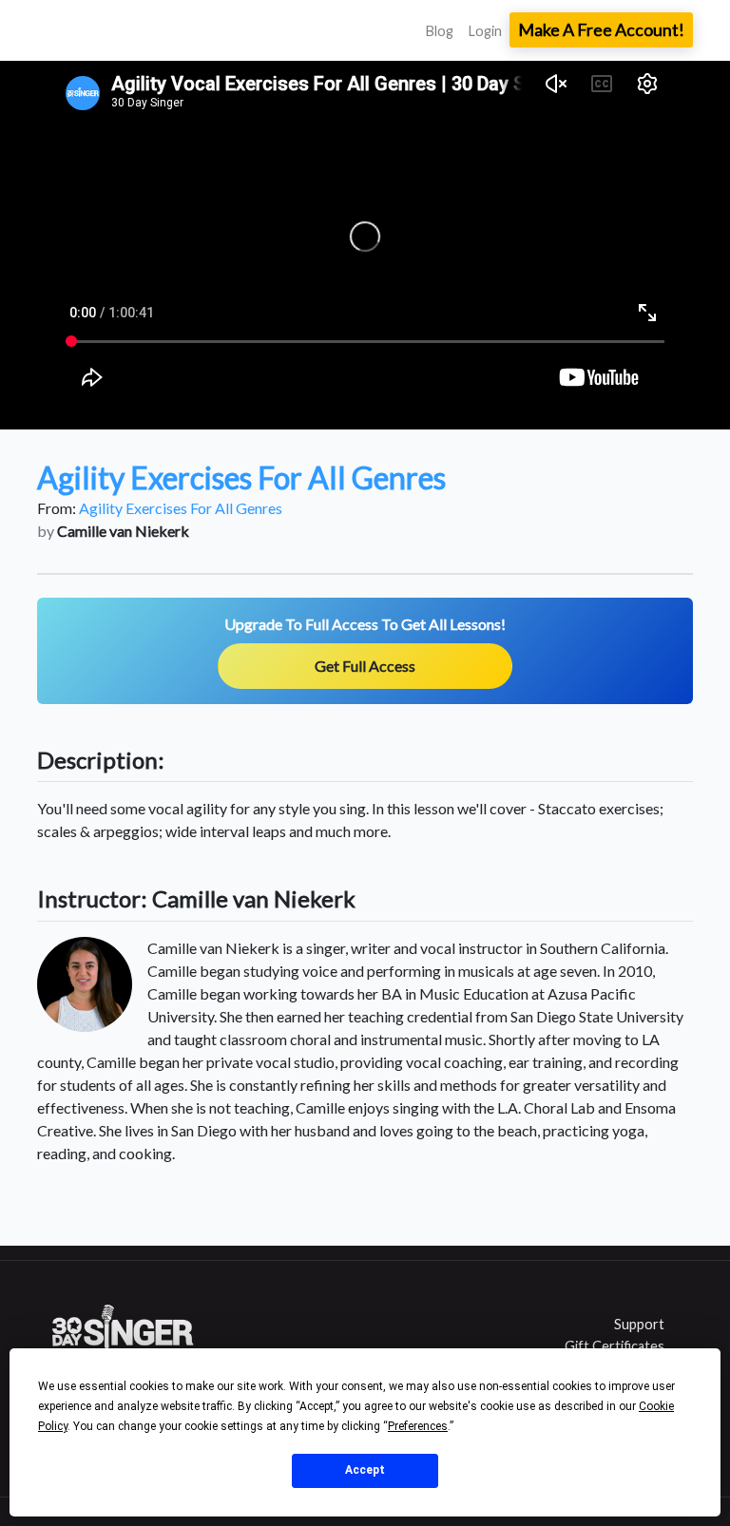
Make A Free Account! (601, 29)
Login (485, 31)
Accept (365, 1470)
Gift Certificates (614, 1346)
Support (639, 1324)
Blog (439, 31)
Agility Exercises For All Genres (180, 508)
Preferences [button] (418, 1426)
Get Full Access (365, 666)
